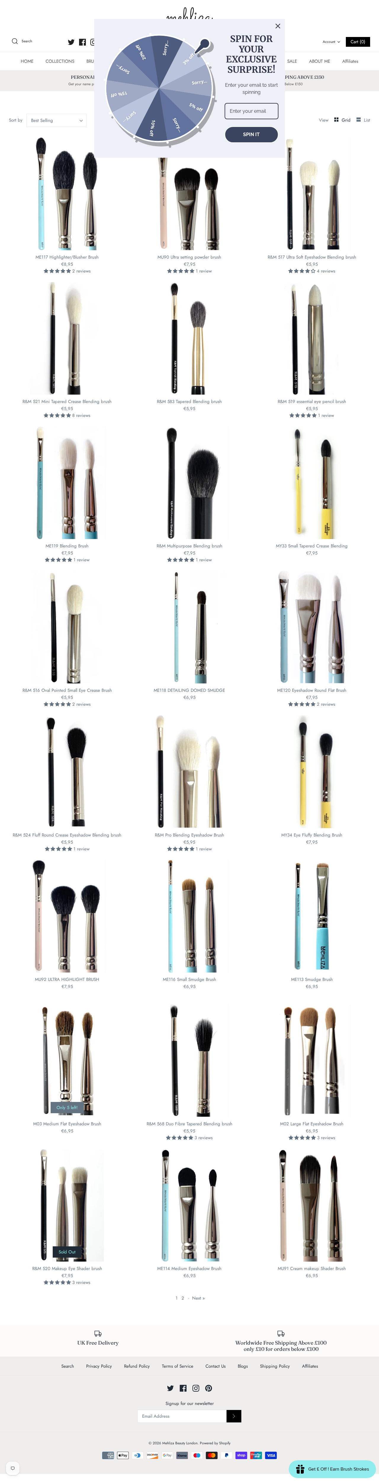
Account (329, 41)
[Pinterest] (208, 1388)
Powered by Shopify (215, 1443)
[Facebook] (82, 42)
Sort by (16, 120)
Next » (198, 1298)
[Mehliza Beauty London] (189, 18)
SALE (292, 61)
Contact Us (215, 1366)
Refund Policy (137, 1366)
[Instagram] (93, 42)
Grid (347, 120)
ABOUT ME (319, 61)
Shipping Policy (275, 1366)
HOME (27, 61)
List (367, 120)
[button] (58, 271)
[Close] (278, 26)
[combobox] (56, 120)
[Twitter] (71, 42)
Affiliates (350, 61)
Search (67, 1366)
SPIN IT (251, 134)
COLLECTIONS (60, 61)
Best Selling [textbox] (42, 120)
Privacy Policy (99, 1366)
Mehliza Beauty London (179, 1443)
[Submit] (234, 1416)
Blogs (243, 1366)
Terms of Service (177, 1366)
